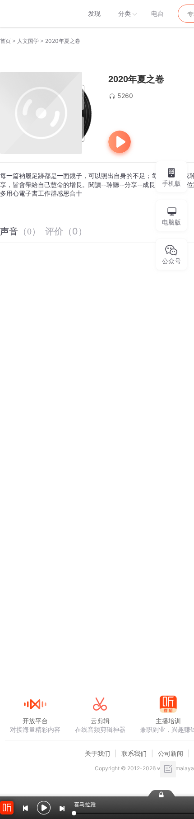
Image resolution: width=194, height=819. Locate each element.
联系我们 (134, 753)
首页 (5, 40)
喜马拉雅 (34, 13)
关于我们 (97, 753)
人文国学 (28, 40)
